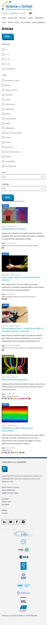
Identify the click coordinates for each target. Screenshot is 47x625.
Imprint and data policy (10, 493)
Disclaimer (5, 504)
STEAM (8, 156)
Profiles (8, 142)
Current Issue (13, 17)
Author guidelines (38, 22)
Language (5, 184)
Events (10, 22)
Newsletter (14, 13)
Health (7, 123)
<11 (6, 49)
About (17, 22)
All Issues (22, 17)
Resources (9, 147)
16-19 (7, 64)
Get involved (25, 22)
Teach (4, 22)
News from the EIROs (13, 133)
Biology (8, 85)
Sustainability (10, 161)
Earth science (10, 104)
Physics (8, 137)
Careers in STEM (11, 90)
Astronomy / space (12, 80)
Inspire (30, 17)
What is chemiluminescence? (14, 379)
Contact (5, 13)
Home (4, 17)
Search (22, 13)
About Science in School (10, 487)
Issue (4, 172)
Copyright (5, 498)
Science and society (12, 151)
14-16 (7, 59)
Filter (7, 36)
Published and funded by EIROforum (13, 615)
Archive (4, 510)
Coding (7, 99)
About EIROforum (8, 490)
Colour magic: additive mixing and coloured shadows (21, 279)
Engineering (9, 109)
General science (10, 118)
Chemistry (8, 94)
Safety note (6, 501)
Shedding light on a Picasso (14, 228)
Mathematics (10, 128)
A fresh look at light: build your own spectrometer (17, 429)
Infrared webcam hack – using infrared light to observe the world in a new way (22, 330)
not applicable (10, 68)
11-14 (7, 54)
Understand (39, 17)
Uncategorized (10, 166)
